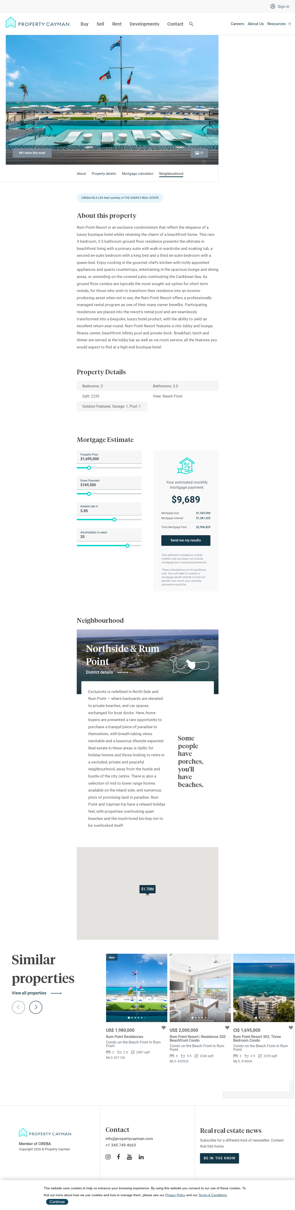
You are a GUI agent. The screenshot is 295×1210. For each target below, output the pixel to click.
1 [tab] (129, 1018)
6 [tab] (144, 1017)
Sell (100, 24)
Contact (175, 24)
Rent (117, 24)
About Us (256, 23)
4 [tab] (138, 1017)
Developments (144, 24)
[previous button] (18, 1007)
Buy (84, 24)
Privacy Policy (175, 1195)
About (81, 173)
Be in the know (219, 1158)
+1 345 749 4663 (121, 1145)
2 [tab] (132, 1017)
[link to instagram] (108, 1157)
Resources (276, 23)
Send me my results (186, 540)
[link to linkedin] (141, 1157)
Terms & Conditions (212, 1195)
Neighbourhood (171, 173)
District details (99, 672)
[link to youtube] (129, 1157)
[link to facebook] (118, 1157)
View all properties (29, 993)
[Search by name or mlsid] (191, 24)
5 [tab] (141, 1017)
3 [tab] (135, 1017)
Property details (104, 173)
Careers (237, 23)
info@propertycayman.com (129, 1138)
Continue (57, 1202)
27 (202, 153)
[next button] (35, 1007)
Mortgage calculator (137, 173)
